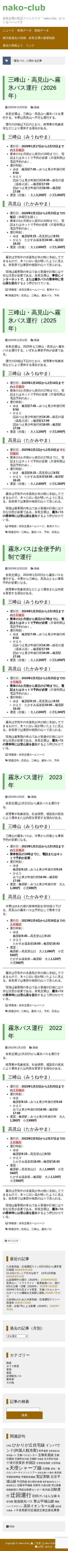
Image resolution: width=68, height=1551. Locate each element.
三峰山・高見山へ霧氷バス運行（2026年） (34, 87)
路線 (36, 107)
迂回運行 (20, 1495)
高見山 (25, 295)
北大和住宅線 (51, 1458)
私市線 (46, 1489)
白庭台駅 (46, 1485)
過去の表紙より (13, 45)
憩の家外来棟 (35, 1481)
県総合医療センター (30, 1489)
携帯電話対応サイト (52, 1482)
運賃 (8, 1372)
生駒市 (37, 1485)
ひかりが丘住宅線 (28, 1445)
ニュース (8, 30)
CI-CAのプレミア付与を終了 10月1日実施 (31, 1273)
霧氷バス (47, 295)
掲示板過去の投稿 (14, 37)
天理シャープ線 (25, 1467)
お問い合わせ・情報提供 (51, 1546)
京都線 (40, 1459)
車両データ (24, 30)
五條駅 (33, 1458)
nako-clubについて (54, 1543)
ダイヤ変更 (12, 1366)
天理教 (46, 1468)
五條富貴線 (45, 1455)
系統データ (41, 30)
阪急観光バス (23, 1501)
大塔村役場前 (43, 1463)
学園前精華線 (13, 1477)
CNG (8, 1445)
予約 (56, 295)
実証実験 (43, 1476)
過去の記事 (12, 1240)
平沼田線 (22, 1481)
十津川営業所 (15, 1463)
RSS (11, 1526)
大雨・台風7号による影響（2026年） (27, 1306)
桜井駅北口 (11, 1485)
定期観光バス (14, 1376)
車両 (8, 1369)
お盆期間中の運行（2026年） (23, 1279)
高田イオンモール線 (39, 1506)
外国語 (30, 1463)
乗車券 (10, 1379)
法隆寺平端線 (24, 1485)
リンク (30, 45)
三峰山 (35, 295)
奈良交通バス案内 (46, 1473)
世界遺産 (43, 1450)
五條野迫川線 (22, 1458)
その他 (10, 1382)
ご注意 (37, 1543)
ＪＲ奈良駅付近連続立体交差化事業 (36, 1510)
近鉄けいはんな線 (44, 1496)
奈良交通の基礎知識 (42, 37)
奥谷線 (57, 1472)
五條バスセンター (27, 1455)
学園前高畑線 (28, 1477)
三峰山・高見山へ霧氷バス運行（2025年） (34, 320)
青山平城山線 (43, 1501)
